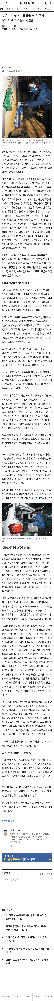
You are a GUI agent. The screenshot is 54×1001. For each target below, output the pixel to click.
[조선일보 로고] (27, 3)
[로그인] (51, 3)
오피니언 (5, 996)
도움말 (40, 874)
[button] (2, 3)
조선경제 (48, 996)
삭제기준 (48, 874)
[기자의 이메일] (11, 847)
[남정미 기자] (5, 832)
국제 (27, 996)
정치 (16, 996)
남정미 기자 (6, 67)
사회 (37, 996)
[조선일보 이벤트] (27, 857)
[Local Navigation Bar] (2, 3)
